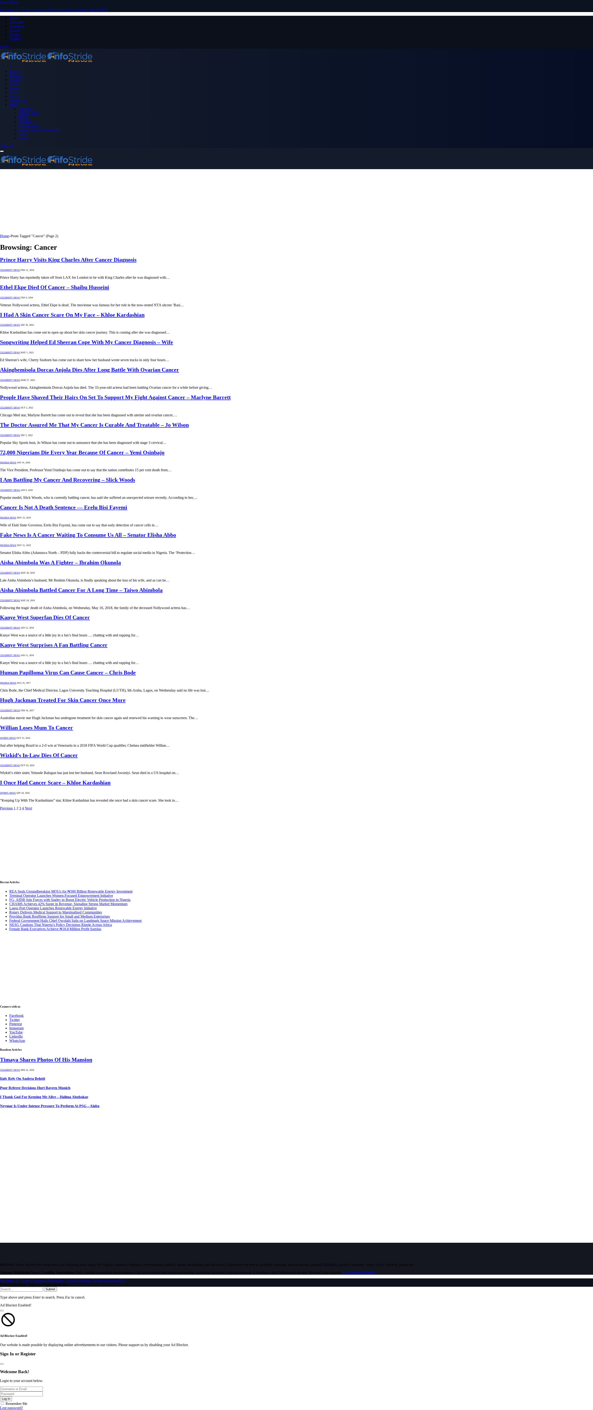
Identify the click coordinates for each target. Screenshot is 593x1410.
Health (23, 117)
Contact (15, 39)
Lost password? (11, 1408)
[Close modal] (2, 1310)
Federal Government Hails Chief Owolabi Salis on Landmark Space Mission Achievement (75, 921)
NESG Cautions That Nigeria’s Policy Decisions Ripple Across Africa (60, 925)
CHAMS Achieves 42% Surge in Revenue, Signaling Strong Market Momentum (68, 904)
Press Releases (29, 125)
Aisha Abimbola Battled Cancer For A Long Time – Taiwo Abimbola (81, 590)
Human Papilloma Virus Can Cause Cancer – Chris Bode (68, 673)
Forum (14, 34)
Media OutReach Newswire (39, 130)
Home (13, 71)
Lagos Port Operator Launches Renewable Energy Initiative (53, 908)
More (13, 105)
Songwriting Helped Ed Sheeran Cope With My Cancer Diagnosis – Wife (86, 342)
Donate (14, 30)
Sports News (8, 738)
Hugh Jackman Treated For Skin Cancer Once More (63, 700)
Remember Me (16, 1404)
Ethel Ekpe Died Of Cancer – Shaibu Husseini (54, 287)
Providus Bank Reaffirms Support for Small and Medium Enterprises (59, 916)
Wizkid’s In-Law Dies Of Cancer (39, 755)
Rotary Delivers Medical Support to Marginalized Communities (55, 912)
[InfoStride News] (46, 63)
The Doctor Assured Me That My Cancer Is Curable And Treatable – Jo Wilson (94, 425)
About (14, 18)
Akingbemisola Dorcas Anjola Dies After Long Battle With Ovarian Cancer (89, 370)
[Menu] (2, 151)
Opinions (25, 121)
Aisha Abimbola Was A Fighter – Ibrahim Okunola (60, 563)
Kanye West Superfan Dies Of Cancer (45, 617)
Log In (6, 1399)
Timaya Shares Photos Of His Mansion (46, 1060)
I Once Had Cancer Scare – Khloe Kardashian (55, 783)
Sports (14, 96)
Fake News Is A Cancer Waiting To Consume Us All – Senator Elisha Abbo (88, 535)
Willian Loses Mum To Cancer (36, 728)
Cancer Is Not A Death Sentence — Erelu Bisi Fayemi (63, 507)
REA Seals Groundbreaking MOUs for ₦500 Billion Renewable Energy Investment (70, 891)
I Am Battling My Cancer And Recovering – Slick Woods (67, 480)
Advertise (16, 22)
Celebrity (16, 80)
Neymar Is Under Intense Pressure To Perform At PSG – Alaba (49, 1106)
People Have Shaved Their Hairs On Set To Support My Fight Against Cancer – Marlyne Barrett (115, 397)
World (23, 134)
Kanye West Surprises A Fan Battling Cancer (53, 645)
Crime (13, 84)
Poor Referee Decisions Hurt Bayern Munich (35, 1088)
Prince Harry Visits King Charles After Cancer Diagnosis (68, 260)
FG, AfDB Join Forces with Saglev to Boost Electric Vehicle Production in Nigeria (69, 900)
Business (15, 75)
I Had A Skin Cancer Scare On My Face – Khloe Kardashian (72, 315)
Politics (14, 92)
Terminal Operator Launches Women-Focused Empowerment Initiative (61, 896)
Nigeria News (8, 462)
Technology (18, 100)
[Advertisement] (139, 201)
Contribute (17, 26)
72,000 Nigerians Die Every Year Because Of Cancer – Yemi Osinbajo (82, 452)
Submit (50, 1289)
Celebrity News (10, 270)
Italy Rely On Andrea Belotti (22, 1079)
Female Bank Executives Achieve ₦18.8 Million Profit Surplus (55, 929)
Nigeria (14, 88)
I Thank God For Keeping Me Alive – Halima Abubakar (44, 1097)
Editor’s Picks (29, 113)
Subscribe (7, 146)
